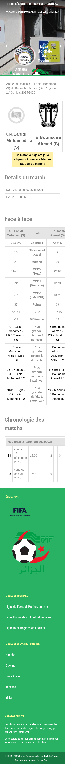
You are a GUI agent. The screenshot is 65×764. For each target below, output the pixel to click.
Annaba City (34, 760)
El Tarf (10, 698)
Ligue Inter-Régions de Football (26, 628)
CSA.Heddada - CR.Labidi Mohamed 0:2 (15, 374)
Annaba (10, 655)
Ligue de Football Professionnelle (27, 607)
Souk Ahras (13, 676)
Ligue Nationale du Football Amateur (29, 617)
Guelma (10, 666)
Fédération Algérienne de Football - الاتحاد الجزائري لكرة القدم (32, 12)
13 (9, 455)
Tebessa (11, 687)
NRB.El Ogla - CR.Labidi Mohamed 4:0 (16, 394)
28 (9, 473)
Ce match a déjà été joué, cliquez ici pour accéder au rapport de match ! (32, 159)
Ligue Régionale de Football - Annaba (32, 4)
